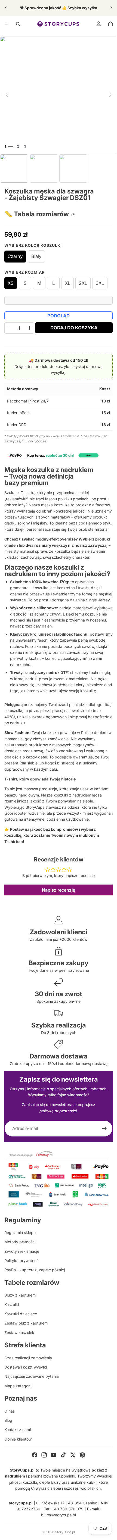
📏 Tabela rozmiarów (37, 214)
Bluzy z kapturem (20, 1295)
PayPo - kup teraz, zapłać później (34, 1269)
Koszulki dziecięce (20, 1313)
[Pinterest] (82, 1455)
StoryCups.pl (65, 1532)
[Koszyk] (110, 24)
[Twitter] (73, 1455)
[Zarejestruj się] (104, 1128)
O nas (9, 1411)
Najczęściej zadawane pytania (31, 1376)
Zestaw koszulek (19, 1332)
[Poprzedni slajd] (6, 8)
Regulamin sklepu (20, 1232)
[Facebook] (34, 1455)
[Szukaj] (18, 24)
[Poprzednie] (7, 94)
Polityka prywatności (22, 1260)
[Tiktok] (63, 1455)
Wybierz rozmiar (24, 272)
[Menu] (6, 24)
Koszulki (11, 1304)
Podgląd (58, 315)
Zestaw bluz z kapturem (26, 1323)
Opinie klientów (18, 1439)
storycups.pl (21, 1503)
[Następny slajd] (111, 8)
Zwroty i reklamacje (21, 1251)
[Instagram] (44, 1455)
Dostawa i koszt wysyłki (25, 1367)
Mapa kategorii (17, 1385)
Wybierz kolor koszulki (33, 245)
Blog (8, 1420)
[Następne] (110, 94)
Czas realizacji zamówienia (28, 1357)
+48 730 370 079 (68, 1509)
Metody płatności (19, 1241)
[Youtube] (53, 1455)
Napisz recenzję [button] (58, 890)
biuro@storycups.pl (58, 1515)
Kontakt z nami (17, 1429)
